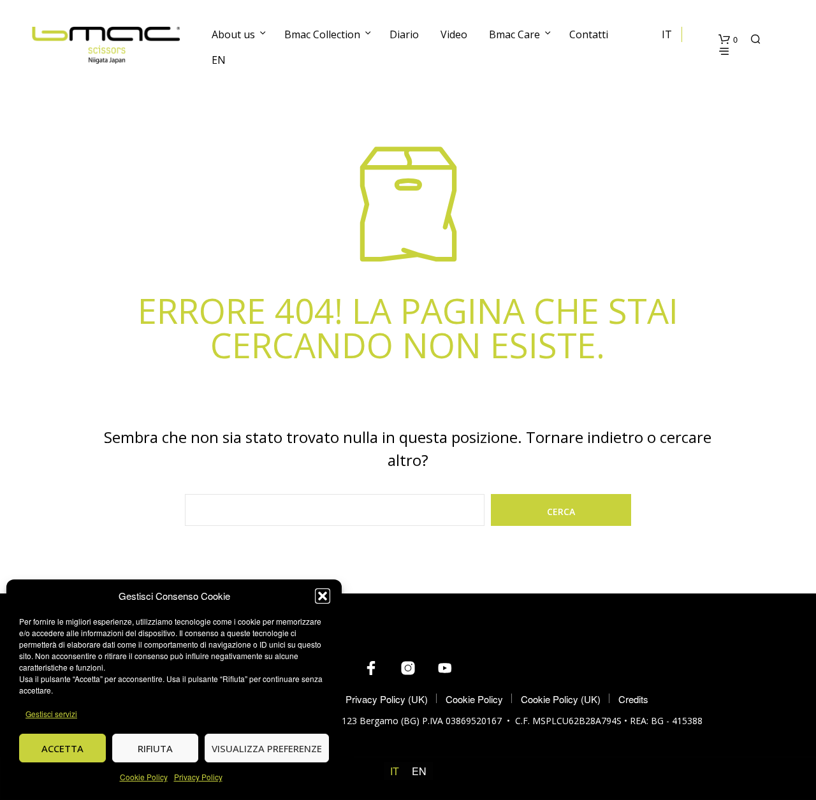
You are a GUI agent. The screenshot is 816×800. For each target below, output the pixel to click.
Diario (404, 34)
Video (454, 34)
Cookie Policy (144, 776)
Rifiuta (155, 748)
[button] (322, 596)
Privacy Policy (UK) (387, 699)
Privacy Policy (198, 776)
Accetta (62, 748)
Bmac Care (514, 34)
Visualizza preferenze (267, 748)
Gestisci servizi (51, 713)
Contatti (588, 34)
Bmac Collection (322, 34)
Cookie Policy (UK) (561, 699)
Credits (633, 699)
